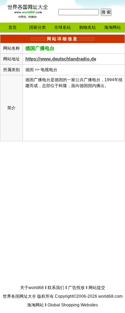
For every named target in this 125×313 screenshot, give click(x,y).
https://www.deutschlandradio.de (60, 58)
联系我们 (56, 287)
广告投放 (76, 287)
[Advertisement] (62, 214)
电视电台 (49, 69)
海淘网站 (112, 27)
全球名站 (62, 27)
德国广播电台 (40, 48)
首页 (12, 27)
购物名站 (87, 27)
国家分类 (37, 27)
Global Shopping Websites (73, 305)
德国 (29, 69)
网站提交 (97, 287)
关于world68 (32, 287)
